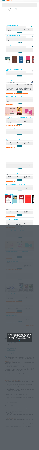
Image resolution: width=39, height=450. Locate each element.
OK (19, 340)
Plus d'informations (19, 32)
